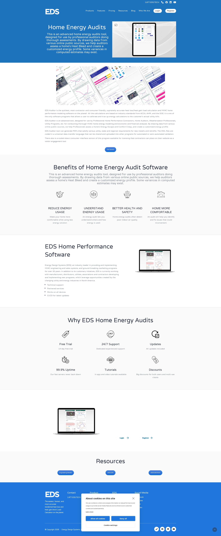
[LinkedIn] (168, 529)
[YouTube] (174, 529)
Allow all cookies (98, 518)
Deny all (123, 518)
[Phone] (156, 529)
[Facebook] (162, 529)
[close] (133, 498)
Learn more (89, 512)
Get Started (110, 149)
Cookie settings (110, 525)
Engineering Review (66, 472)
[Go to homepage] (60, 15)
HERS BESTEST (155, 472)
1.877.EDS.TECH (152, 2)
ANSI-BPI (110, 472)
